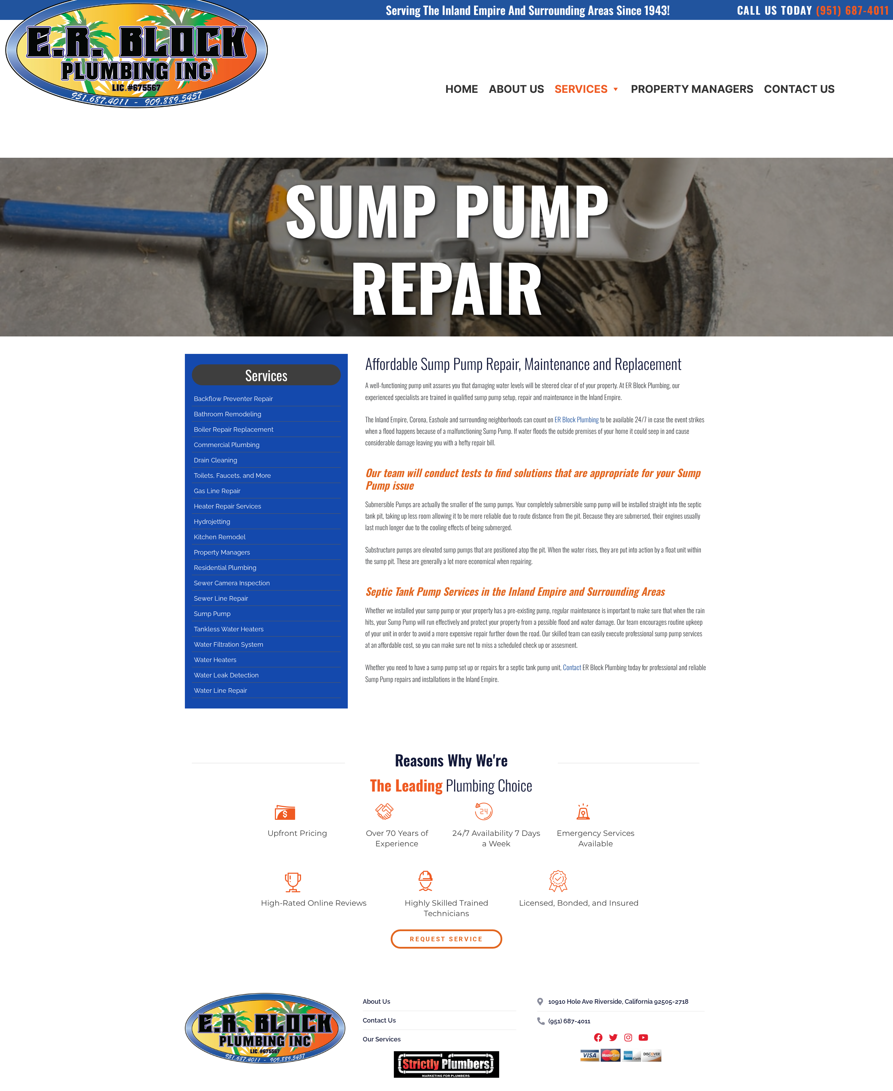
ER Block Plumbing (577, 419)
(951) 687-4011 (853, 10)
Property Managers (692, 88)
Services (581, 88)
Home (461, 88)
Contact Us (799, 88)
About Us (516, 88)
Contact (572, 667)
